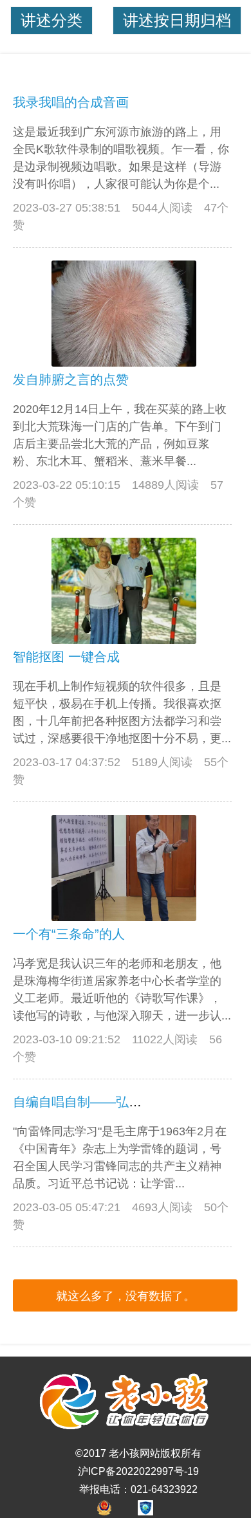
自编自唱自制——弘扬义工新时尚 (109, 1102)
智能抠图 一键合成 (66, 657)
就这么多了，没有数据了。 (125, 1296)
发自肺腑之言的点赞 (71, 379)
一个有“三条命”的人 (69, 934)
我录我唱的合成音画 (71, 102)
